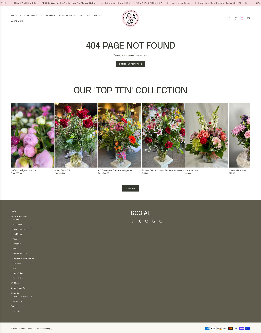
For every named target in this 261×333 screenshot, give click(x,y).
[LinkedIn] (153, 221)
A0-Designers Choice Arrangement (115, 170)
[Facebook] (132, 221)
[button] (14, 140)
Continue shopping (130, 64)
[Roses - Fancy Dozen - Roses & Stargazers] (163, 135)
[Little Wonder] (206, 135)
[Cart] (248, 18)
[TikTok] (161, 221)
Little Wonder (191, 170)
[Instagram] (146, 221)
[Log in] (235, 18)
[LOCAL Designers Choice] (32, 135)
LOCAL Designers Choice (23, 170)
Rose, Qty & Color (63, 170)
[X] (139, 221)
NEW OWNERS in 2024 (19, 3)
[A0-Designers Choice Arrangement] (119, 135)
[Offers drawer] (242, 18)
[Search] (229, 18)
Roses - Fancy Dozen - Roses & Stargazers (163, 170)
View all (130, 188)
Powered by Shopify (44, 329)
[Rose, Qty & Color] (76, 135)
